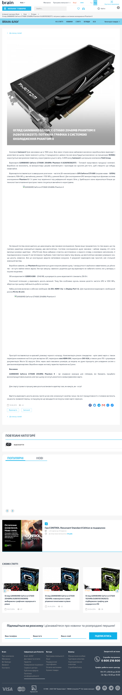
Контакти (6, 668)
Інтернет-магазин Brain (10, 14)
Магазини (47, 3)
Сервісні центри (30, 668)
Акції (48, 659)
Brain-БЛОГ (29, 656)
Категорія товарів (111, 21)
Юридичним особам (76, 656)
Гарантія (27, 662)
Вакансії (5, 665)
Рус (91, 3)
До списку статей (15, 33)
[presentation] (5, 591)
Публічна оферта (31, 670)
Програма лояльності (61, 3)
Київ (21, 2)
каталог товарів (17, 8)
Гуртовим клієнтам (76, 659)
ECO (94, 21)
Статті (78, 21)
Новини (69, 21)
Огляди (33, 14)
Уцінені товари (52, 670)
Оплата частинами (53, 667)
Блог (25, 14)
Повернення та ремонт (33, 665)
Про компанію (8, 656)
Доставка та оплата (32, 659)
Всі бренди (6, 662)
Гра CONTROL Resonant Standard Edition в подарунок (75, 527)
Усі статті (59, 21)
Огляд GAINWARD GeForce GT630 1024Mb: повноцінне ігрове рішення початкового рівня (60, 598)
